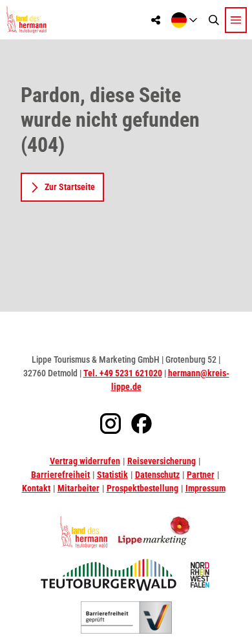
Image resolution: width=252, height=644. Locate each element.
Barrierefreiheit (60, 474)
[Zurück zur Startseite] (26, 19)
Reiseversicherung (161, 461)
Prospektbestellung (142, 488)
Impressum (205, 488)
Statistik (112, 474)
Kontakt (36, 488)
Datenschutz (157, 474)
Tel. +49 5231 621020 (122, 373)
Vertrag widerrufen (85, 461)
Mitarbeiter (79, 488)
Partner (201, 474)
